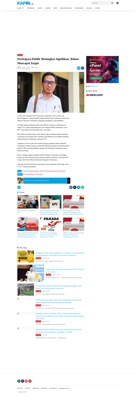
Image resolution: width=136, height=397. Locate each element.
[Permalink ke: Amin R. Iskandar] (19, 68)
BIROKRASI (44, 206)
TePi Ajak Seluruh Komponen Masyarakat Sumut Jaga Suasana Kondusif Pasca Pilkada (49, 235)
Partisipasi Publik (53, 171)
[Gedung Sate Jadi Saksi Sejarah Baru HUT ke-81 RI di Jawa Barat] (30, 273)
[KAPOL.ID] (25, 3)
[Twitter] (74, 187)
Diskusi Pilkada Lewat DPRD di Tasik (26, 211)
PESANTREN (22, 228)
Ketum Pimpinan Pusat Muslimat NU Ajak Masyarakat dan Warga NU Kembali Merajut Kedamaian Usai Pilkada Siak (27, 235)
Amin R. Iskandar (26, 67)
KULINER (44, 388)
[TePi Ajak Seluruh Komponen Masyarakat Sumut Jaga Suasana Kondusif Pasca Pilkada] (50, 224)
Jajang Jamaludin (34, 171)
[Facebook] (71, 187)
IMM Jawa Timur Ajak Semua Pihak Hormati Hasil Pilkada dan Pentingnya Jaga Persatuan (73, 235)
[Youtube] (30, 381)
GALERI (27, 388)
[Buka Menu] (117, 3)
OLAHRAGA (53, 388)
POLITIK (20, 55)
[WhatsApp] (82, 187)
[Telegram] (78, 187)
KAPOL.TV (94, 86)
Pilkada (63, 171)
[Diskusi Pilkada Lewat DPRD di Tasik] (28, 202)
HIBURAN (35, 388)
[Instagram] (26, 381)
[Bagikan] (82, 68)
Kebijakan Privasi (64, 388)
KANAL (21, 206)
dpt (25, 171)
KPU (43, 171)
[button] (112, 3)
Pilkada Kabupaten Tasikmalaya (34, 174)
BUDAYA (20, 388)
